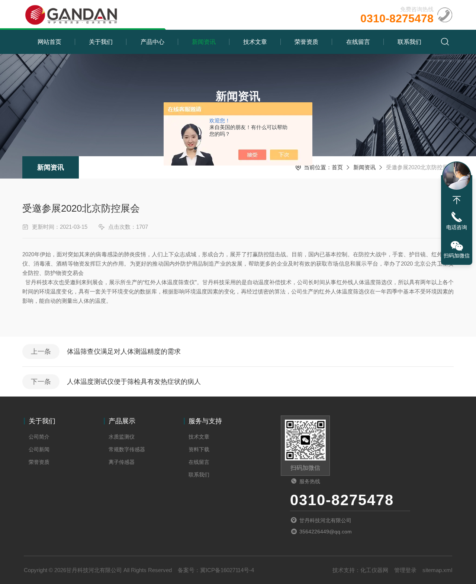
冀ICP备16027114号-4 (227, 570)
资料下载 (199, 449)
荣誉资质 (306, 42)
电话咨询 (456, 227)
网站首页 (49, 42)
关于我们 (101, 42)
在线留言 (358, 42)
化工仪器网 (374, 570)
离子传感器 (122, 462)
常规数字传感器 (127, 449)
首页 (337, 167)
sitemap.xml (437, 570)
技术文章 (255, 42)
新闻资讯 (204, 42)
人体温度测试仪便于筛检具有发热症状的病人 (134, 381)
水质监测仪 (122, 437)
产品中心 (152, 42)
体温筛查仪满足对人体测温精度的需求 (124, 351)
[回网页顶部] (457, 200)
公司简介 (39, 437)
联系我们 (409, 42)
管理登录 (405, 570)
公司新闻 (39, 449)
